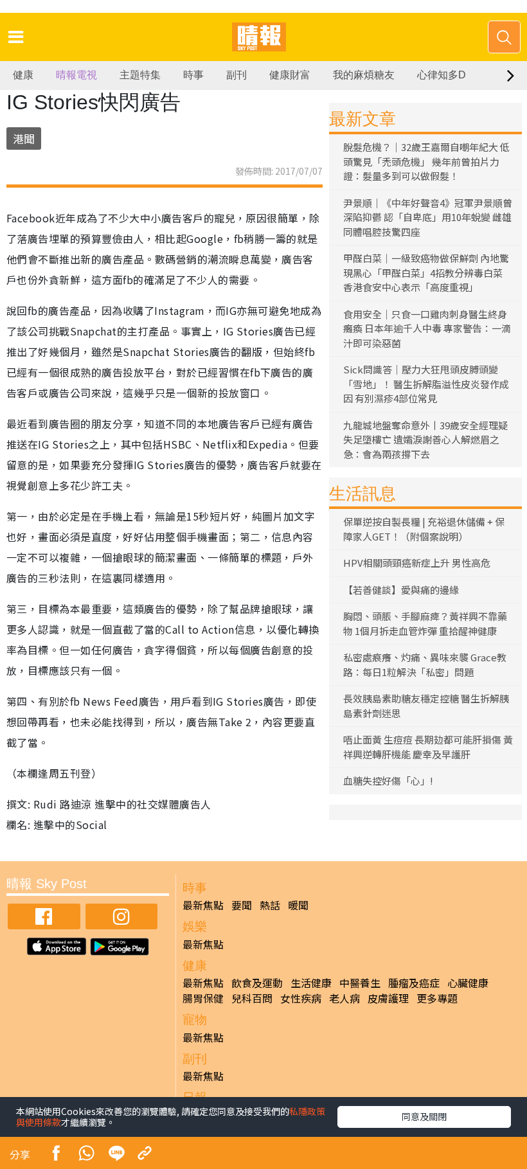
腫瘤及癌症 (414, 982)
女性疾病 (300, 998)
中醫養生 (359, 982)
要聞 (241, 905)
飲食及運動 (257, 982)
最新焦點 (203, 905)
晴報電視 (76, 74)
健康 (23, 74)
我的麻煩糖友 (364, 74)
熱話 (270, 905)
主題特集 (140, 74)
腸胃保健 (203, 998)
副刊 (236, 74)
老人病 (344, 998)
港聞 (24, 138)
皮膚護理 (388, 998)
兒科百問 (251, 998)
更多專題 (437, 998)
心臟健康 (467, 982)
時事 (193, 74)
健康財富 (289, 74)
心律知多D (441, 74)
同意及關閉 (424, 1116)
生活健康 (311, 982)
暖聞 (298, 905)
